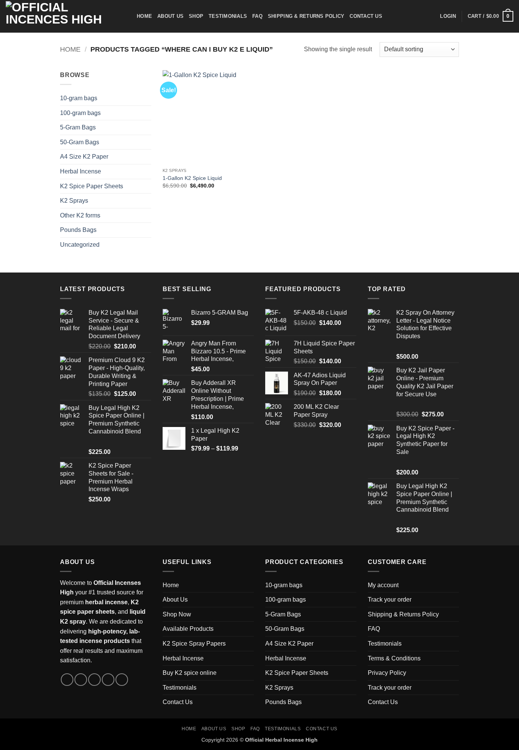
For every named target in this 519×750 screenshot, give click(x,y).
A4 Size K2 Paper (84, 156)
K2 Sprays (74, 200)
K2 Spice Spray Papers (194, 643)
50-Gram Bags (79, 142)
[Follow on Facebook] (67, 679)
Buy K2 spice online (190, 673)
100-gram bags (80, 113)
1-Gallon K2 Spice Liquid (192, 178)
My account (383, 585)
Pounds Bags (78, 230)
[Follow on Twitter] (94, 679)
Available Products (188, 629)
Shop (196, 16)
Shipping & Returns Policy (306, 16)
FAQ (257, 16)
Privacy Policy (387, 673)
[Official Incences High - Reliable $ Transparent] (65, 16)
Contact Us (366, 16)
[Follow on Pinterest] (122, 679)
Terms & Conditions (394, 658)
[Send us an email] (108, 679)
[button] (448, 16)
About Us (170, 16)
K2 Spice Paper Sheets (91, 186)
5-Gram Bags (78, 127)
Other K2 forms (80, 215)
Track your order (389, 599)
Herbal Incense (80, 171)
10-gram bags (78, 98)
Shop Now (177, 614)
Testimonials (228, 16)
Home (144, 16)
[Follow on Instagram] (80, 679)
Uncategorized (80, 244)
